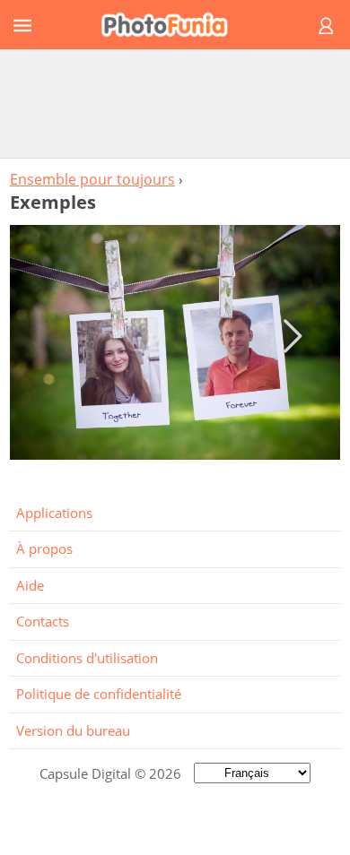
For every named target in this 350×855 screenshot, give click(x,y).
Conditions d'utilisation (87, 658)
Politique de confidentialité (98, 694)
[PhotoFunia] (172, 24)
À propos (44, 548)
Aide (30, 585)
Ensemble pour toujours (92, 179)
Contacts (42, 621)
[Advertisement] (175, 103)
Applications (54, 513)
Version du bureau (73, 730)
